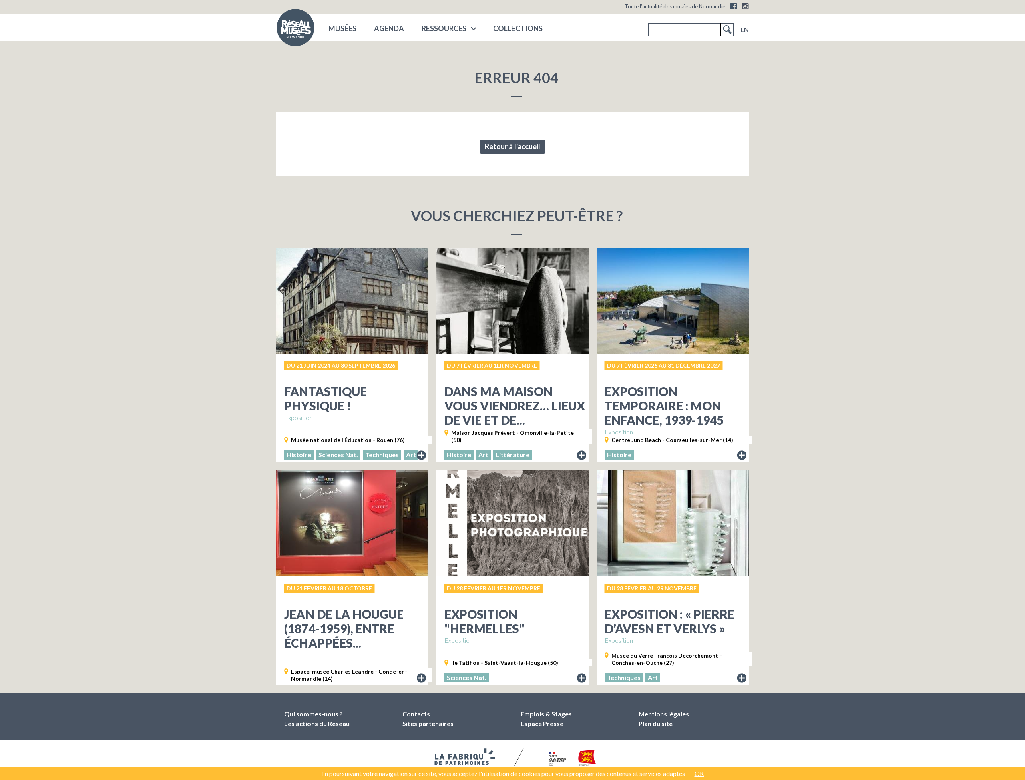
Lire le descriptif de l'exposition (421, 455)
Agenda (389, 28)
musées (342, 28)
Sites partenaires (428, 723)
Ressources (444, 28)
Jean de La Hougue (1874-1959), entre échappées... (344, 628)
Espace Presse (542, 723)
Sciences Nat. (338, 454)
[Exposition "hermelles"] (512, 523)
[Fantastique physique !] (352, 301)
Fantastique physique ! (325, 398)
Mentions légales (664, 714)
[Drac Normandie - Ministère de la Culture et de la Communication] (556, 760)
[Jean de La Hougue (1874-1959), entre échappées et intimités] (352, 523)
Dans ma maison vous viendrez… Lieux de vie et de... (514, 405)
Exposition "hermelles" (484, 621)
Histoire (299, 454)
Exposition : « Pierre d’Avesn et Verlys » (669, 621)
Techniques (382, 454)
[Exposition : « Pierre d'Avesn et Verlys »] (673, 523)
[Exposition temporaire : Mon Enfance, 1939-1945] (673, 301)
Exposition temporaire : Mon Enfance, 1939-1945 (664, 405)
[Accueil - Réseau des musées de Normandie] (295, 30)
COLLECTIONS (518, 28)
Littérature (512, 454)
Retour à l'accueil (512, 146)
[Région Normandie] (587, 759)
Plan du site (656, 723)
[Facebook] (733, 6)
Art (411, 454)
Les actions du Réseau (317, 723)
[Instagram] (745, 6)
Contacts (416, 714)
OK (699, 773)
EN (744, 29)
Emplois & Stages (546, 714)
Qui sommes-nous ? (313, 714)
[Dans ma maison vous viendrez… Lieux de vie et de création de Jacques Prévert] (512, 301)
